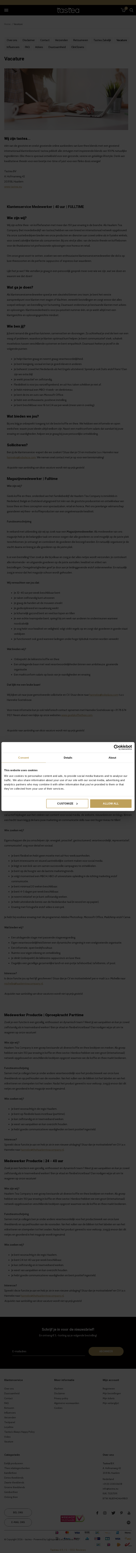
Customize (65, 803)
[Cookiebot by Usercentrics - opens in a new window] (116, 747)
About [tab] (112, 757)
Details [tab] (68, 757)
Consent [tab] (23, 757)
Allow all (111, 803)
